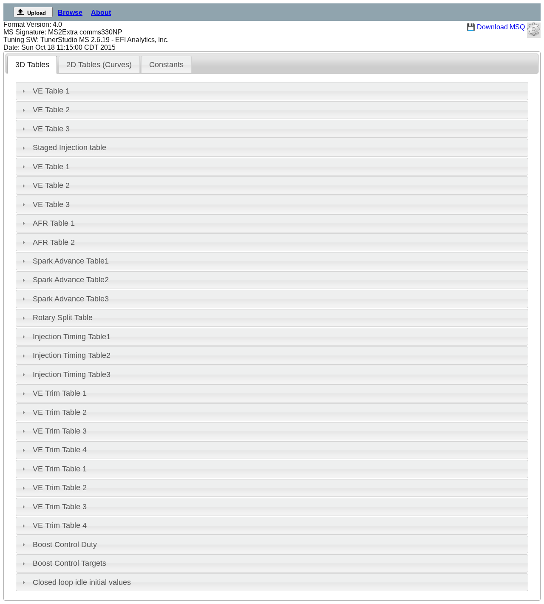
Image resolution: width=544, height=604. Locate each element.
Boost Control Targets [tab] (69, 563)
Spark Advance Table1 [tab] (71, 261)
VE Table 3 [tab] (51, 129)
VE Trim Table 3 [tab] (60, 431)
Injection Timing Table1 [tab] (71, 336)
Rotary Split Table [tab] (63, 317)
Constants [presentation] (166, 64)
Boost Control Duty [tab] (65, 544)
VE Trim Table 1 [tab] (60, 393)
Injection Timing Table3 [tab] (71, 374)
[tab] (32, 65)
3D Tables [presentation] (32, 64)
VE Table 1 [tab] (51, 91)
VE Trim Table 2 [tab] (60, 412)
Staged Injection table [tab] (69, 147)
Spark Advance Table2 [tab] (71, 279)
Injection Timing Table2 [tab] (71, 355)
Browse (70, 12)
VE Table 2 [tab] (51, 109)
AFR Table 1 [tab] (54, 223)
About (101, 12)
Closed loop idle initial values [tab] (82, 582)
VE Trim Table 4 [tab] (60, 449)
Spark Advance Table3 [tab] (71, 299)
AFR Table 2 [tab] (54, 242)
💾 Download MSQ (496, 27)
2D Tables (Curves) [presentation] (99, 64)
